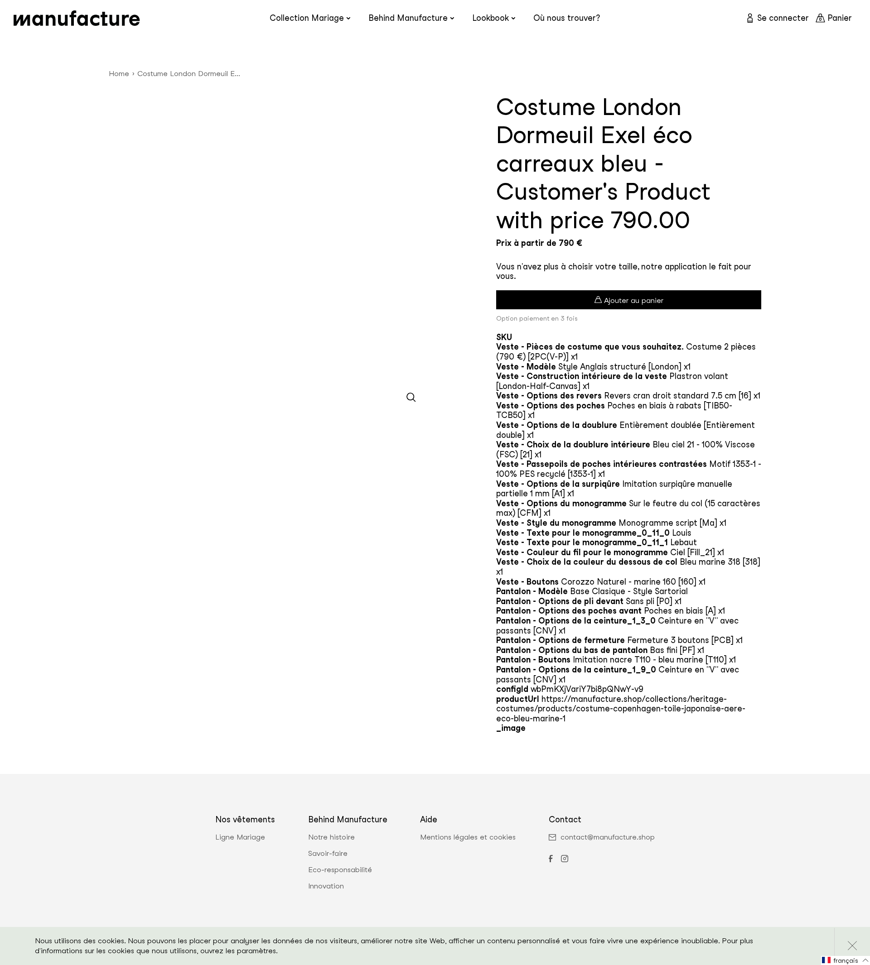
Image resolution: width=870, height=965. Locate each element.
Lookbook (490, 18)
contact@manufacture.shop (608, 837)
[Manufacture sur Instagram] (564, 859)
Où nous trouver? (566, 18)
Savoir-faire (328, 853)
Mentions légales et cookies (468, 837)
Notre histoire (331, 837)
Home (119, 73)
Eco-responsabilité (340, 870)
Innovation (326, 886)
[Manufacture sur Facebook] (550, 859)
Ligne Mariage (240, 837)
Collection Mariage (307, 18)
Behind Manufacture (408, 18)
